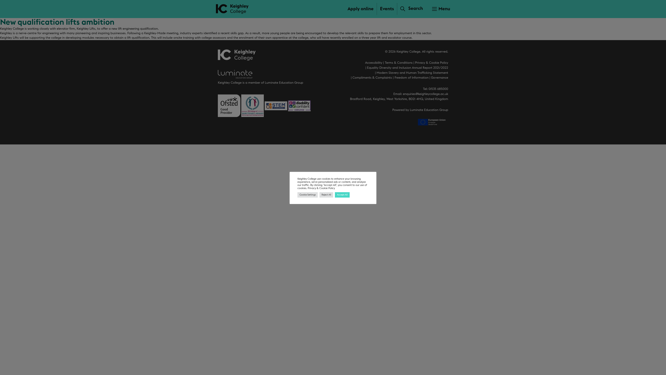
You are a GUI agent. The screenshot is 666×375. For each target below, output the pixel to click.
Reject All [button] (326, 195)
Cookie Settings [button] (308, 195)
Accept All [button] (342, 195)
